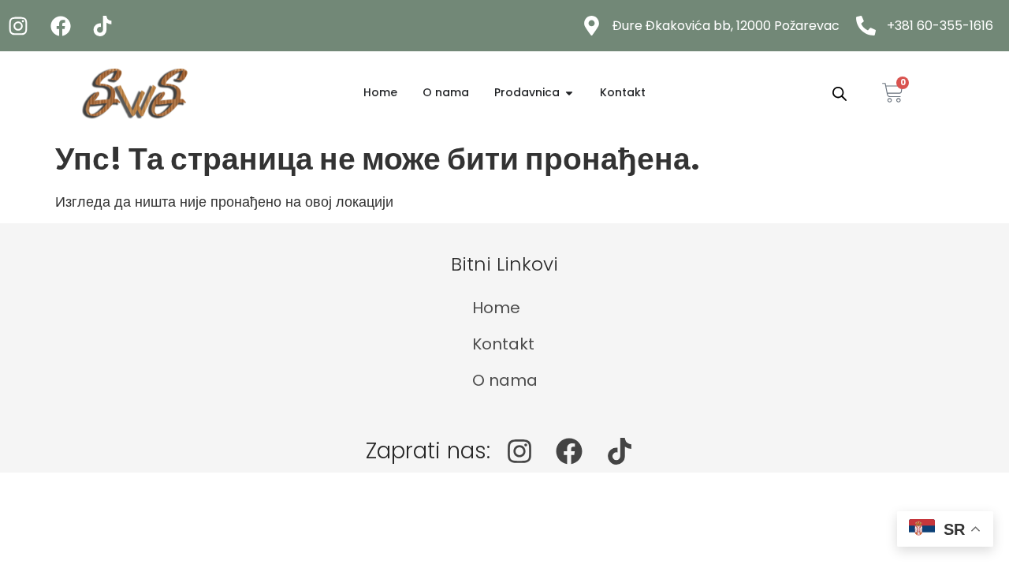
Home (496, 308)
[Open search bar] (839, 93)
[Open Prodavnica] (569, 92)
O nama (505, 380)
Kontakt (503, 344)
